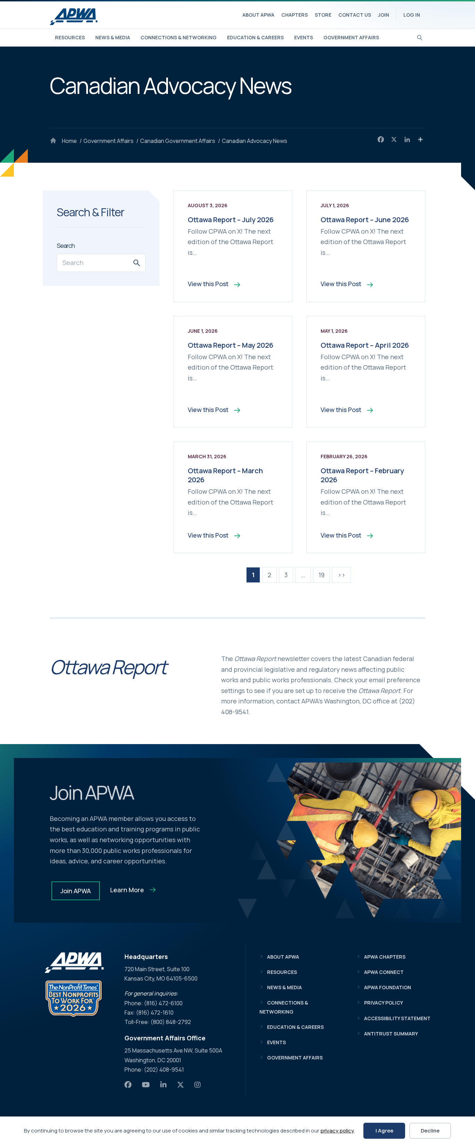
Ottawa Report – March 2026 (225, 475)
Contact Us (354, 14)
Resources (70, 37)
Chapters (294, 14)
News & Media (112, 37)
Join (383, 14)
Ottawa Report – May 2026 (230, 345)
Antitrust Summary (391, 1033)
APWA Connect (384, 972)
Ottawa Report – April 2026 (365, 345)
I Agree (384, 1130)
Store (323, 14)
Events (303, 37)
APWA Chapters (384, 956)
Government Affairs (351, 37)
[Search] (419, 37)
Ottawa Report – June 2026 (365, 219)
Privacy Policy (383, 1002)
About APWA (258, 14)
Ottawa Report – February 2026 (362, 475)
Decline (430, 1130)
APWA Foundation (387, 987)
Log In (411, 14)
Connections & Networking (178, 37)
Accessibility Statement (397, 1018)
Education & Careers (255, 37)
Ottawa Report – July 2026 (231, 219)
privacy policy (337, 1130)
